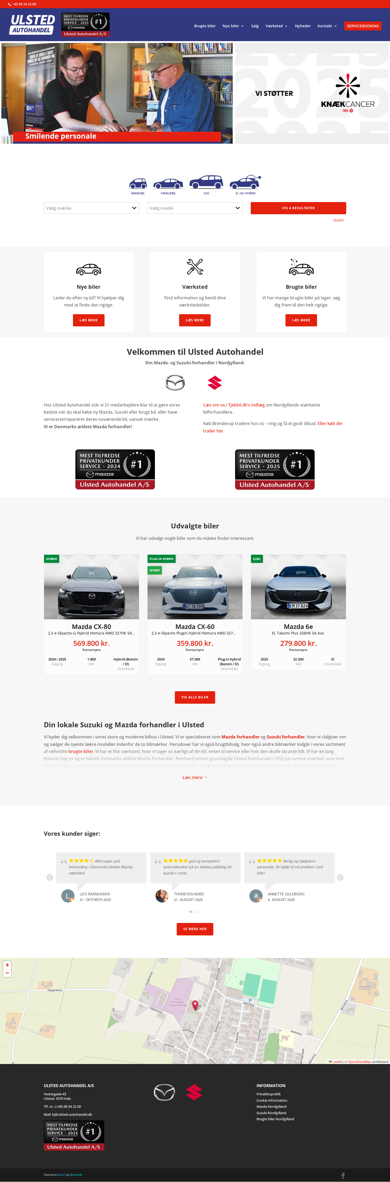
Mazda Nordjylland (272, 1106)
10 (330, 132)
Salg (255, 26)
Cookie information (272, 1100)
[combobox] (91, 208)
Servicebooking (363, 25)
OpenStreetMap (359, 1061)
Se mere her (195, 929)
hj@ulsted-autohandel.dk (72, 1114)
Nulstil (338, 220)
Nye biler (231, 26)
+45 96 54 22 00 (24, 4)
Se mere (262, 125)
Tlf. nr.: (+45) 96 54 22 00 (62, 1106)
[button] (195, 1005)
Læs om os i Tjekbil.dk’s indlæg (234, 405)
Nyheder (303, 26)
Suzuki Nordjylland (271, 1112)
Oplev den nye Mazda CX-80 (289, 92)
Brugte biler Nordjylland (275, 1119)
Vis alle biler (195, 697)
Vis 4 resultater (298, 208)
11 (335, 132)
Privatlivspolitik (269, 1094)
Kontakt (325, 26)
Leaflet (337, 1061)
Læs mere (89, 320)
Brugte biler (205, 26)
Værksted (274, 26)
